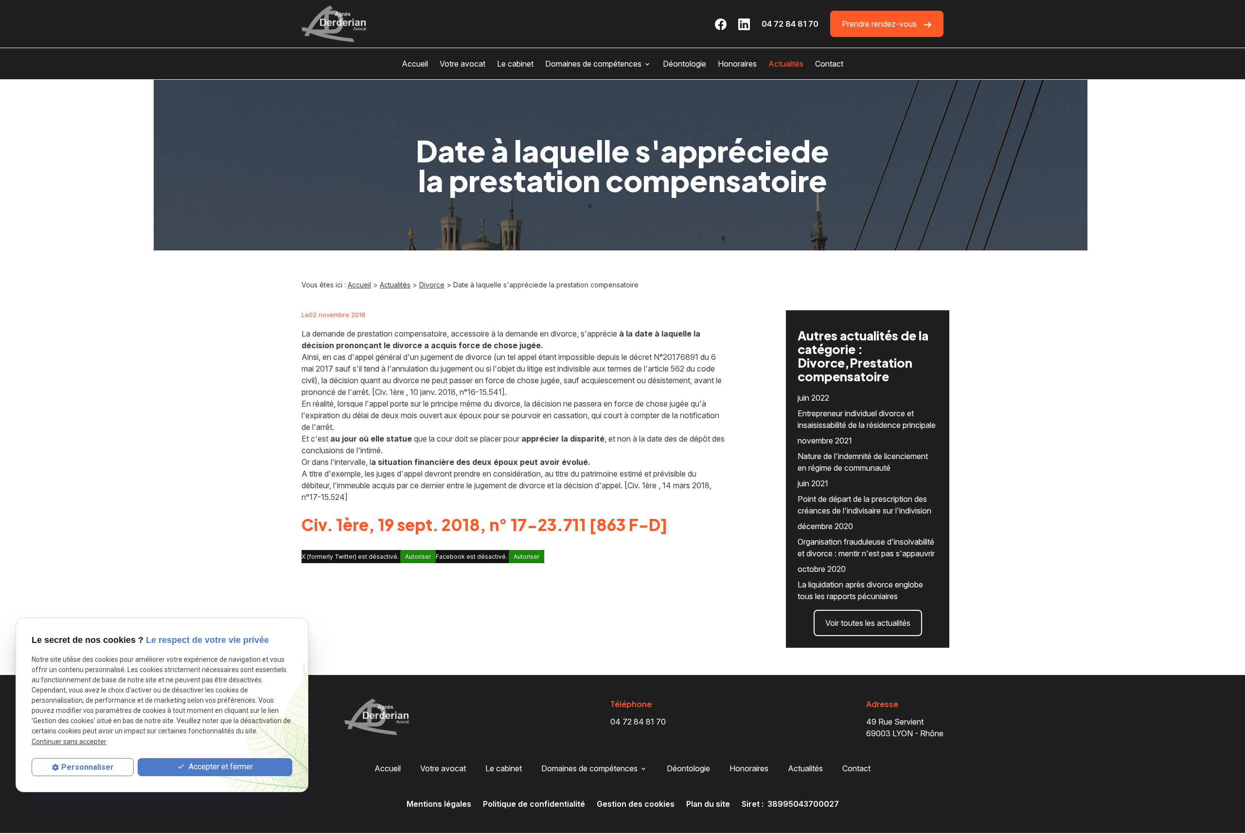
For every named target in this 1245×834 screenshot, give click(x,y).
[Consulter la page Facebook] (721, 24)
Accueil (415, 64)
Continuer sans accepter (69, 741)
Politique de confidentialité (534, 804)
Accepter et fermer (220, 766)
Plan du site (708, 804)
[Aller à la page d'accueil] (334, 23)
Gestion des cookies (636, 804)
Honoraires (737, 64)
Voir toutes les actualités (867, 623)
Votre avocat (462, 64)
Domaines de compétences (593, 64)
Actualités (785, 64)
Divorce (432, 285)
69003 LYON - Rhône (904, 727)
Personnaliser (87, 767)
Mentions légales (439, 804)
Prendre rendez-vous (880, 24)
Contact (829, 64)
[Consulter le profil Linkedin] (744, 24)
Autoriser (418, 556)
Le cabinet (515, 64)
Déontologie (684, 64)
